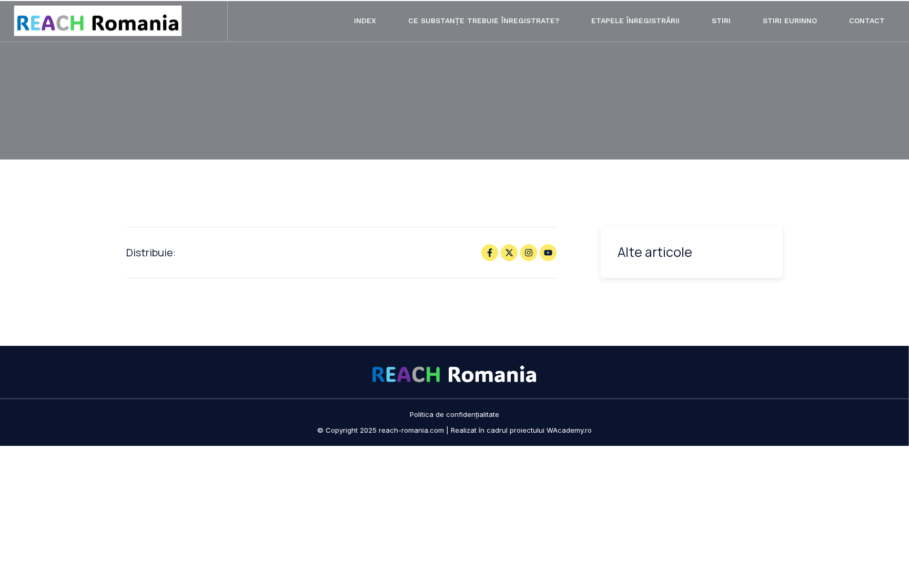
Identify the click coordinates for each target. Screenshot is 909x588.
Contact (867, 20)
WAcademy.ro (569, 430)
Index (365, 20)
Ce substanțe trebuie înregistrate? (483, 20)
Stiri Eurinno (790, 20)
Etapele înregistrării (635, 20)
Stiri (721, 20)
